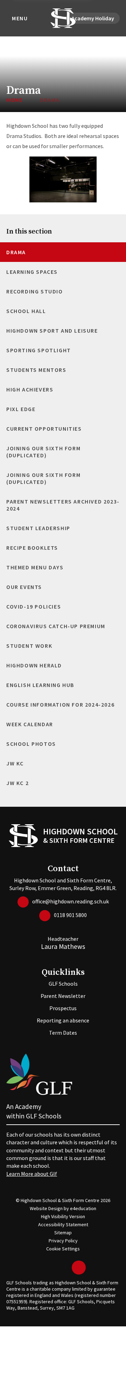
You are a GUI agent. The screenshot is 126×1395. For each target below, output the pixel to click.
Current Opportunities (44, 428)
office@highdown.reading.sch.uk (70, 901)
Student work (29, 645)
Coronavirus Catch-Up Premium (55, 626)
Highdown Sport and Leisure (52, 330)
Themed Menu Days (35, 567)
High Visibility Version (63, 1216)
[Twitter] (43, 1268)
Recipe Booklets (32, 547)
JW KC (15, 763)
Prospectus (63, 1008)
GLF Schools (63, 983)
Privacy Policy (63, 1240)
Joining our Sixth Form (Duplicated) (43, 452)
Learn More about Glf (31, 1173)
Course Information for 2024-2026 (60, 704)
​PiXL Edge (20, 408)
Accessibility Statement (63, 1224)
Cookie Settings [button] (63, 1248)
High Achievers (29, 389)
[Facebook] (54, 1268)
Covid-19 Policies (33, 606)
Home (14, 99)
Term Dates (63, 1032)
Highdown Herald (34, 665)
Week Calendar (29, 724)
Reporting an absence (63, 1020)
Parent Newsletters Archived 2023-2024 (63, 505)
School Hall (26, 310)
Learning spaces (32, 271)
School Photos (31, 743)
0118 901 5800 (70, 914)
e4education (83, 1208)
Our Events (24, 586)
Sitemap (63, 1232)
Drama (49, 99)
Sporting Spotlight (38, 350)
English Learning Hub (40, 684)
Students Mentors (36, 369)
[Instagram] (64, 1268)
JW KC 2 (17, 782)
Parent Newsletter (63, 995)
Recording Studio (34, 291)
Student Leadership (38, 528)
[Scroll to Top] (79, 1268)
